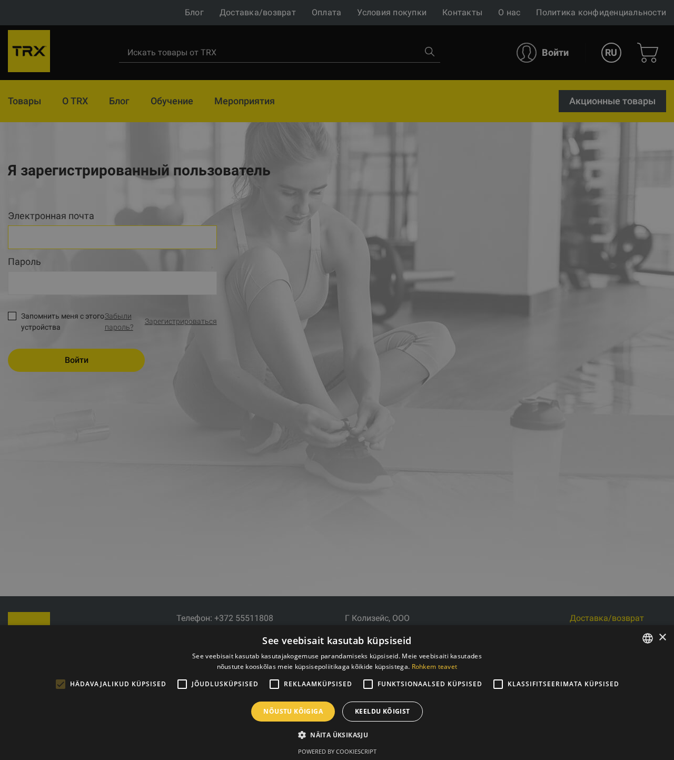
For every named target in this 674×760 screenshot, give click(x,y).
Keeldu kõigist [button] (382, 711)
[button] (337, 734)
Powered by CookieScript (337, 751)
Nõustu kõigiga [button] (293, 711)
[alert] (337, 380)
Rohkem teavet (435, 666)
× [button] (662, 637)
